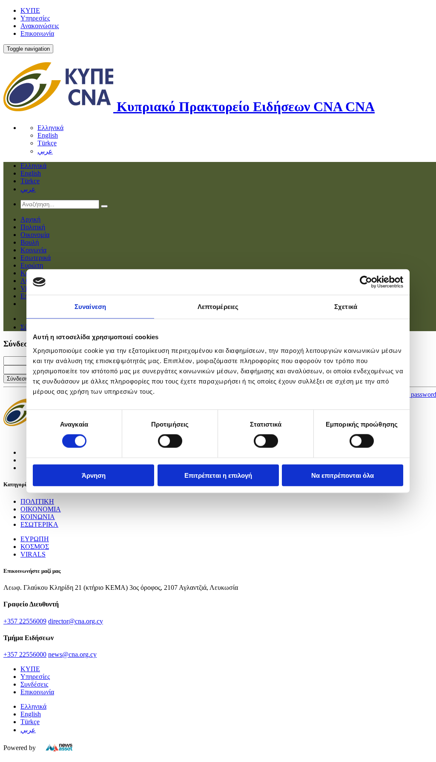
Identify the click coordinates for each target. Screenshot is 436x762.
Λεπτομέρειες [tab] (218, 306)
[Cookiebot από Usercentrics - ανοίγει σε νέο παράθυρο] (366, 282)
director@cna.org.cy (75, 621)
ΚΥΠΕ (30, 10)
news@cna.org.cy (72, 654)
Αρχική (30, 219)
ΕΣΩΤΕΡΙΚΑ (39, 524)
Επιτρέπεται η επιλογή (218, 475)
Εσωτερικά (35, 257)
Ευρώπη (31, 265)
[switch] (170, 441)
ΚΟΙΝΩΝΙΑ (37, 516)
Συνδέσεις (34, 684)
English (47, 135)
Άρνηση (94, 475)
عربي (45, 151)
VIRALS (33, 554)
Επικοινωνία (37, 33)
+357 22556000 (24, 654)
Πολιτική (32, 227)
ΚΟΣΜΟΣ (34, 546)
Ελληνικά (50, 127)
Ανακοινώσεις (39, 25)
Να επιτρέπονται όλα (342, 475)
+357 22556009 (24, 621)
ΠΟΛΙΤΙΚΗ (37, 501)
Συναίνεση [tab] (90, 306)
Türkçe (47, 143)
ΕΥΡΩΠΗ (34, 539)
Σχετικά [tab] (345, 306)
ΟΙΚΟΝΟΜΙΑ (40, 509)
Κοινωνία (33, 250)
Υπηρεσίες (35, 18)
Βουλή (29, 242)
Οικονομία (34, 234)
